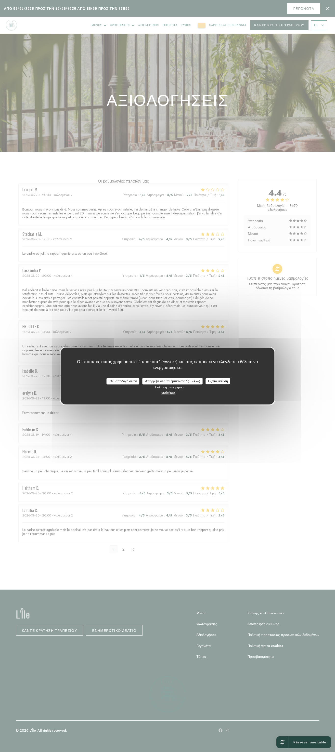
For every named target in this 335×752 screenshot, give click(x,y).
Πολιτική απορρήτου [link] (169, 387)
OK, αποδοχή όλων (123, 381)
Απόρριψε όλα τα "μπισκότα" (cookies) (172, 381)
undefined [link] (168, 392)
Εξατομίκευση (218, 381)
